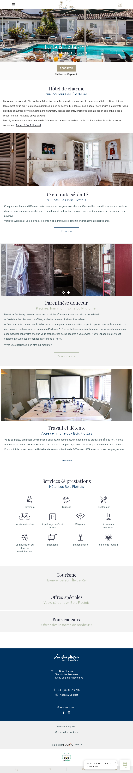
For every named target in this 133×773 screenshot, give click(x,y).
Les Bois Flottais (69, 674)
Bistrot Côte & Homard (28, 125)
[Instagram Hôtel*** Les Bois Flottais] (69, 713)
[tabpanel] (66, 270)
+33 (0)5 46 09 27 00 (69, 689)
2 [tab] (68, 292)
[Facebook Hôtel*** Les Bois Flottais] (63, 713)
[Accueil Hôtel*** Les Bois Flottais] (66, 4)
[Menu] (13, 4)
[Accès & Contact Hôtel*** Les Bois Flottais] (49, 769)
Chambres (66, 231)
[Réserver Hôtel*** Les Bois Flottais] (119, 4)
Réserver (66, 68)
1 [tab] (63, 292)
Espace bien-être (66, 356)
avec (66, 744)
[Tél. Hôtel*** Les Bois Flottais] (16, 769)
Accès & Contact (69, 694)
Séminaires (66, 460)
